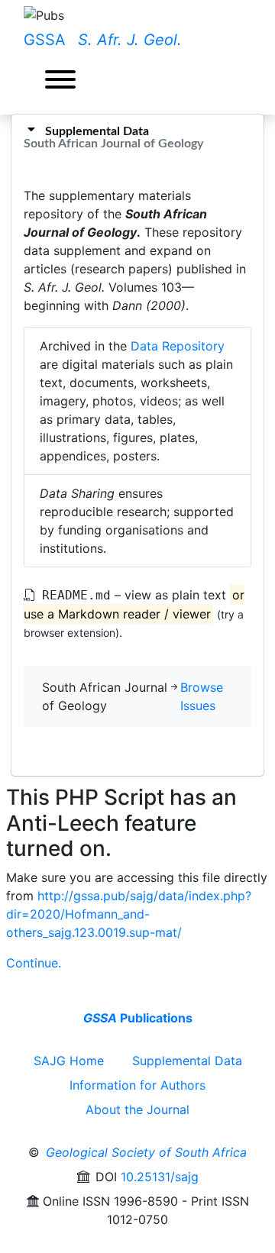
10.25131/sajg (160, 1176)
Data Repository (178, 346)
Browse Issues (201, 696)
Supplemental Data (187, 1060)
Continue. (33, 962)
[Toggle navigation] (60, 81)
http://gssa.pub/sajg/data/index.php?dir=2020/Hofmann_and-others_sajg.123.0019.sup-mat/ (128, 914)
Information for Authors (137, 1085)
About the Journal (137, 1109)
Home (69, 1060)
